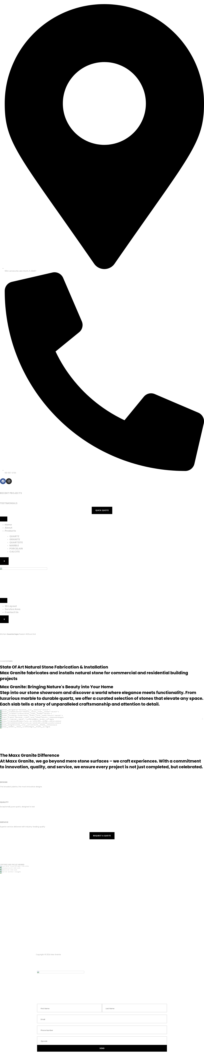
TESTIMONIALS (8, 503)
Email (39, 1013)
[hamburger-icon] (3, 519)
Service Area (12, 609)
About (8, 527)
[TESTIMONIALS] (1, 498)
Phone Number (43, 1024)
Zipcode (40, 1035)
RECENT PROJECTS (11, 493)
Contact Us (11, 612)
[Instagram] (9, 481)
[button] (1, 718)
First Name (41, 1002)
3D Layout (11, 606)
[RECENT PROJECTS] (1, 488)
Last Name (106, 1002)
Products (10, 530)
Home (8, 524)
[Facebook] (3, 481)
